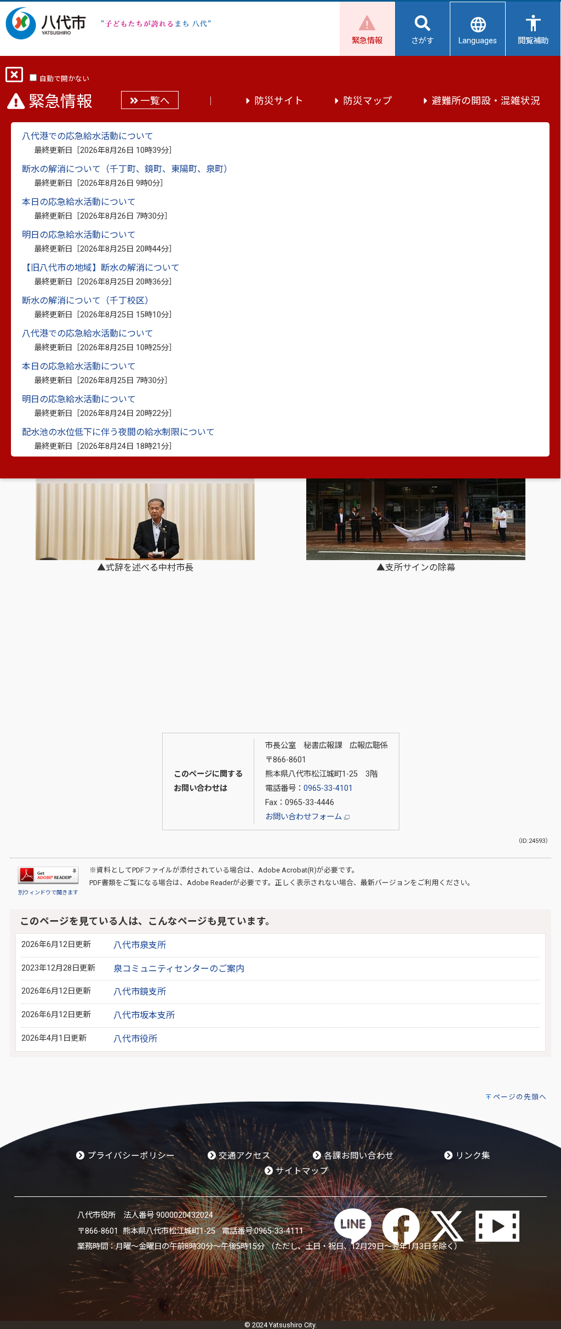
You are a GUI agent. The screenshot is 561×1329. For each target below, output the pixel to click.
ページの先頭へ (520, 1097)
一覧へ (154, 100)
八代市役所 (135, 1039)
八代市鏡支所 (139, 991)
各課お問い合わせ (358, 1156)
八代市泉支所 (139, 945)
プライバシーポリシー (130, 1156)
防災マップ (367, 100)
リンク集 (471, 1156)
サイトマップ (300, 1171)
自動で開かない (64, 79)
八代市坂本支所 (144, 1015)
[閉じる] (14, 78)
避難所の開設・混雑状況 (486, 100)
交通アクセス (243, 1156)
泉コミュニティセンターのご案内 (178, 968)
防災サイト (279, 100)
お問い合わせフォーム (304, 817)
